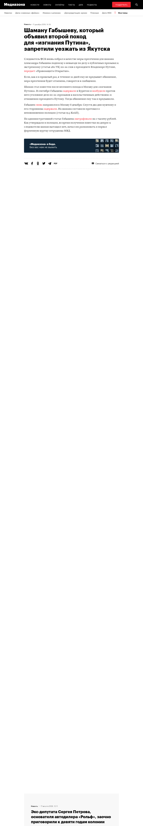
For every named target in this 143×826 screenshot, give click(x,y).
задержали (69, 91)
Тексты (71, 4)
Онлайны (59, 4)
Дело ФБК (107, 12)
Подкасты (92, 4)
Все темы (122, 13)
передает (29, 71)
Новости (34, 4)
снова (38, 105)
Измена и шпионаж (52, 12)
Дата (81, 4)
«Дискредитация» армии (75, 12)
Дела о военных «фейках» (27, 12)
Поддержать (121, 4)
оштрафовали (83, 119)
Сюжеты (47, 4)
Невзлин (8, 12)
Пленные (94, 12)
